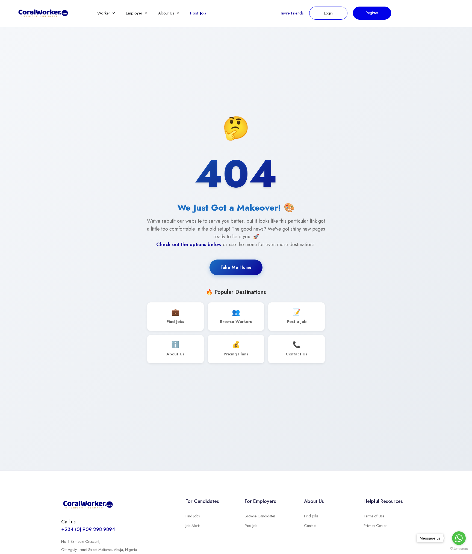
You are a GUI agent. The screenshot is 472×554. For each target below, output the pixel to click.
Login (328, 13)
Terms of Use (374, 516)
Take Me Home (236, 267)
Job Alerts (192, 525)
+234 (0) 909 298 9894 (88, 529)
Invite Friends (292, 13)
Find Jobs (192, 516)
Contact (310, 525)
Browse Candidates (260, 516)
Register (372, 13)
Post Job (198, 13)
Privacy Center (375, 525)
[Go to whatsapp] (459, 538)
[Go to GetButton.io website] (459, 548)
